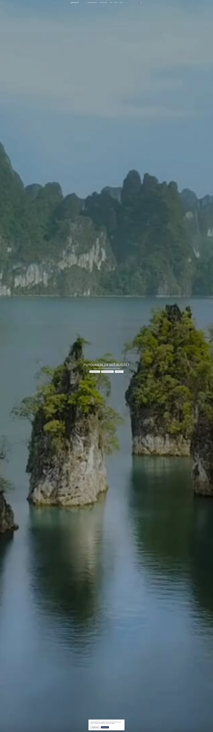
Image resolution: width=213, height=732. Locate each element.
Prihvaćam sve (105, 727)
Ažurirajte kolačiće (95, 727)
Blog (111, 2)
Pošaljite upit (118, 371)
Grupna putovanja (94, 371)
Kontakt (121, 2)
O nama (115, 2)
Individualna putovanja (106, 371)
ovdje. (113, 723)
